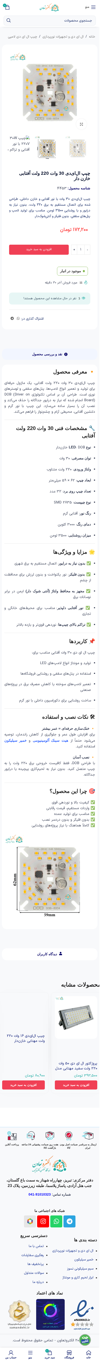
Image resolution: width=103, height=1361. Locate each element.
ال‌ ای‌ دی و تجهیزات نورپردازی (63, 36)
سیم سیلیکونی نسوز (80, 1268)
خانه (92, 36)
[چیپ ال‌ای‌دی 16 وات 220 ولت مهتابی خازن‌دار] (23, 1006)
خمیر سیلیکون (83, 1259)
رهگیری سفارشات (32, 1255)
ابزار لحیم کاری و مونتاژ (78, 1277)
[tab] (50, 354)
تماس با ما (36, 1246)
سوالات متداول (34, 1273)
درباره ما (38, 1282)
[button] (76, 1085)
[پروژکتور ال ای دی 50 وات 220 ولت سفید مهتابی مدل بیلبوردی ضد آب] (76, 1017)
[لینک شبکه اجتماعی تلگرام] (12, 318)
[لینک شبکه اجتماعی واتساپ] (18, 318)
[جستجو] (9, 21)
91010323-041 (40, 1194)
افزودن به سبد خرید (39, 249)
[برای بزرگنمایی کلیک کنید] (81, 124)
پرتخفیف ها (36, 1264)
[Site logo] (50, 7)
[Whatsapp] (56, 1221)
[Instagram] (43, 1221)
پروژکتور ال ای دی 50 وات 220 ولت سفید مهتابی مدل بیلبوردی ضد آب (76, 1068)
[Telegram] (69, 1221)
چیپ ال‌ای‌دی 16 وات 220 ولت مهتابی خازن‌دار (26, 1038)
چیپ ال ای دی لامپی (22, 36)
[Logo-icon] (30, 1221)
